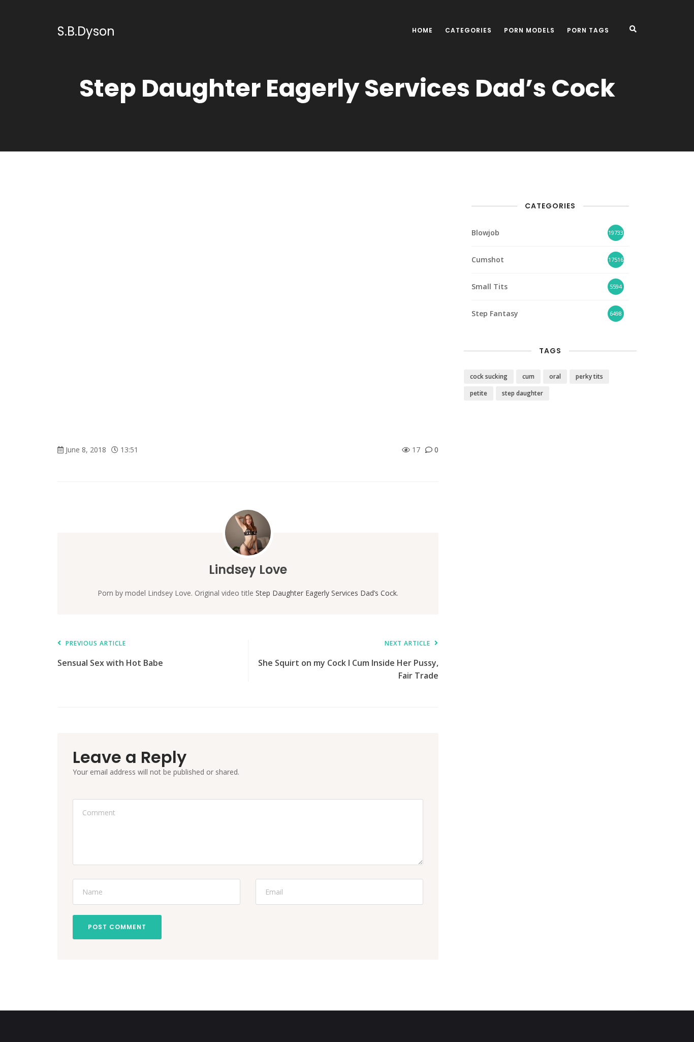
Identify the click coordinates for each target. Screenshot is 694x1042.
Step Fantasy (494, 313)
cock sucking (489, 376)
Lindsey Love (248, 569)
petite (478, 393)
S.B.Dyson (86, 31)
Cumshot (487, 259)
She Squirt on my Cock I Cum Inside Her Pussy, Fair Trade (348, 660)
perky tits (589, 376)
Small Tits (489, 286)
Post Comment (117, 927)
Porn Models (529, 30)
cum (528, 376)
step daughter (522, 393)
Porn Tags (588, 30)
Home (422, 30)
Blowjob (485, 232)
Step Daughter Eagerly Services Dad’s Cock (326, 593)
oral (555, 376)
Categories (468, 30)
